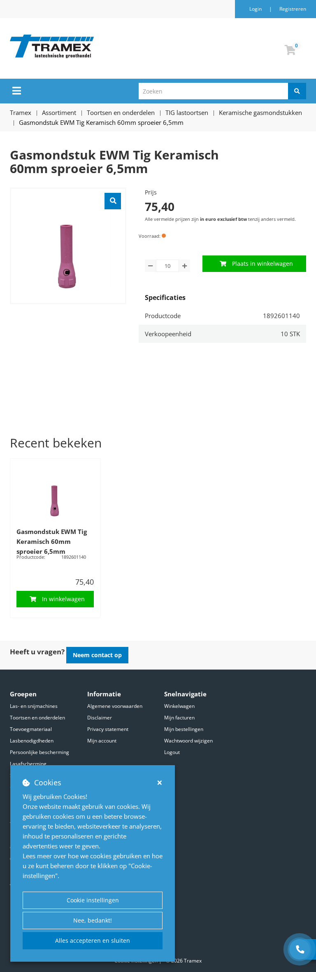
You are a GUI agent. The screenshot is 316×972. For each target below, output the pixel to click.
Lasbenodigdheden (31, 740)
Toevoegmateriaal (31, 729)
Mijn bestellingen (183, 729)
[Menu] (16, 90)
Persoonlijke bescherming (39, 752)
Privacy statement (107, 729)
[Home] (94, 46)
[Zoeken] (297, 91)
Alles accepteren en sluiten (92, 940)
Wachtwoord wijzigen (188, 740)
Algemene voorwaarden (114, 706)
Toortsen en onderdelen (37, 717)
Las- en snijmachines (34, 706)
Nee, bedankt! (92, 920)
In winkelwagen (63, 599)
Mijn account (101, 740)
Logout (172, 752)
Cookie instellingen (93, 900)
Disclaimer (99, 717)
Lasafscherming (28, 763)
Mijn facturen (179, 717)
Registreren (292, 8)
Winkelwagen (179, 706)
